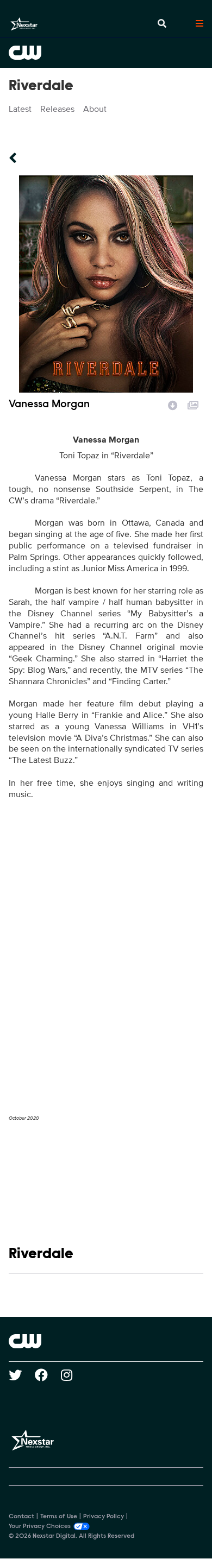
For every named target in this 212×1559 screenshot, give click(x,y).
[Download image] (173, 404)
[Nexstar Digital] (24, 24)
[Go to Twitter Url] (22, 1374)
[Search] (162, 24)
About (95, 109)
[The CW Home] (106, 52)
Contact (21, 1516)
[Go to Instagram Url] (73, 1374)
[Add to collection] (193, 404)
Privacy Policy (103, 1516)
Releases (57, 109)
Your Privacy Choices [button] (40, 1526)
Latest (20, 109)
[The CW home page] (106, 1341)
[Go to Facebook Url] (48, 1374)
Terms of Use (58, 1516)
